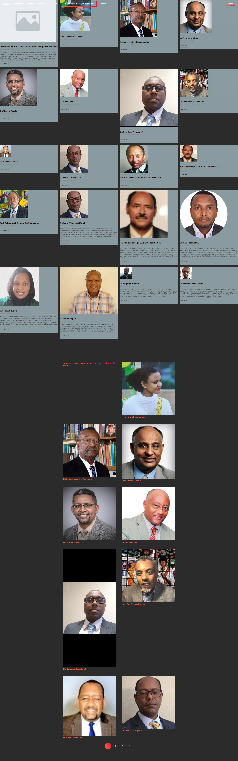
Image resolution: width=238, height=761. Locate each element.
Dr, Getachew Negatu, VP (131, 132)
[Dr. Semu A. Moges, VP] (148, 677)
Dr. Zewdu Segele (68, 319)
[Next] (130, 746)
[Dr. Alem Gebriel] (148, 488)
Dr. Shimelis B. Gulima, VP (192, 102)
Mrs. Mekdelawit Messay (72, 36)
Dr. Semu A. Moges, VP (70, 177)
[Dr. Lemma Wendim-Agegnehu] (89, 425)
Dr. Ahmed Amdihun (189, 243)
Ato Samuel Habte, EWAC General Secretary (140, 177)
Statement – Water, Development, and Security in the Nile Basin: (29, 47)
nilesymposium (6, 49)
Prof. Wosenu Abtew (189, 38)
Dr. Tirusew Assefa (8, 111)
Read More (4, 64)
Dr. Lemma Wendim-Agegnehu (134, 42)
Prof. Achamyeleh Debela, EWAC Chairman (20, 223)
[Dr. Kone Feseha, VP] (89, 677)
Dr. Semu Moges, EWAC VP (73, 223)
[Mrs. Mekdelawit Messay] (148, 363)
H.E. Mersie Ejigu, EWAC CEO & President (199, 166)
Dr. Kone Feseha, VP (9, 162)
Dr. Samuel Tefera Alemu (191, 283)
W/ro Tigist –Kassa (8, 311)
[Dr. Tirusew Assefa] (89, 488)
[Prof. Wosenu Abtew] (148, 425)
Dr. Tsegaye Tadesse (129, 283)
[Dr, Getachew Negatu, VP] (89, 550)
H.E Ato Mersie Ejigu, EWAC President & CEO (140, 243)
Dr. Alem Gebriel (67, 102)
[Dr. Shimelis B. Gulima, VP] (148, 550)
